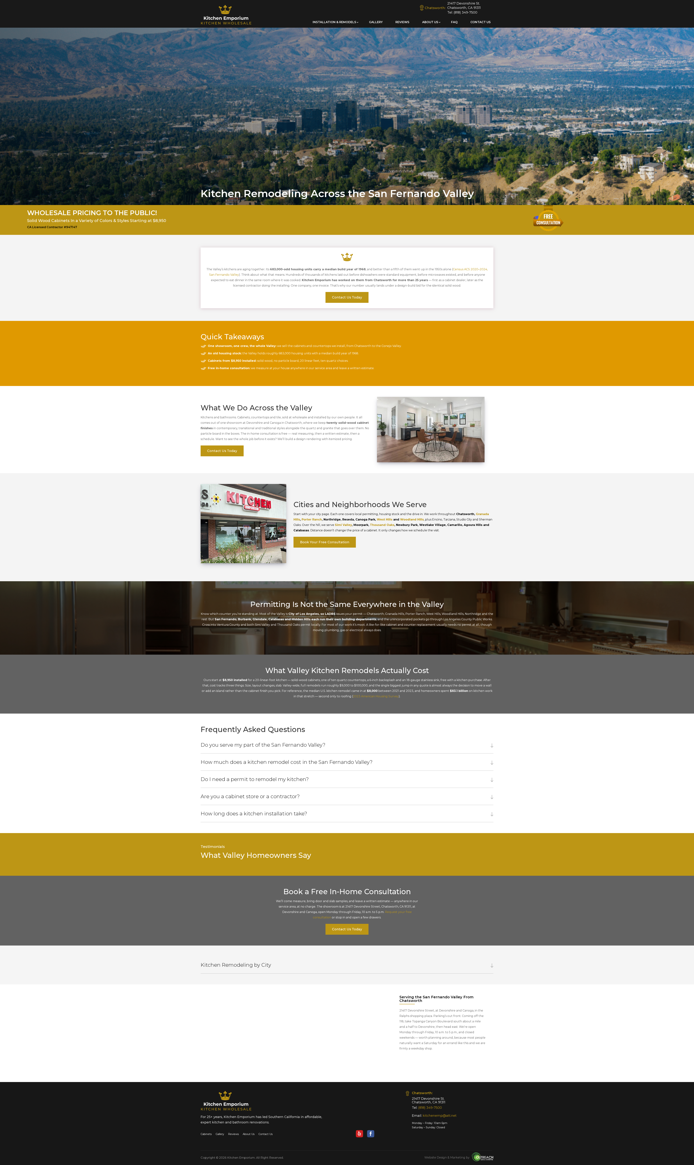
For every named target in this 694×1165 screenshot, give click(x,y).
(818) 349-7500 (465, 12)
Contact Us (480, 22)
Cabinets (206, 1134)
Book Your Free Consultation (324, 542)
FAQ (454, 22)
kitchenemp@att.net (440, 1116)
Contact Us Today (347, 297)
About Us (430, 22)
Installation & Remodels (334, 22)
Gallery (376, 22)
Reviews (402, 22)
